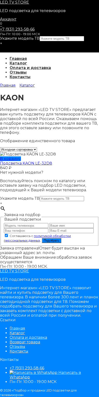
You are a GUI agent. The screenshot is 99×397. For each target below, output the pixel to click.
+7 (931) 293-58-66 (17, 29)
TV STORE (14, 2)
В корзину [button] (10, 158)
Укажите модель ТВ (20, 38)
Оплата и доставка (30, 67)
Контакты (20, 77)
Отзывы (18, 72)
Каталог (18, 63)
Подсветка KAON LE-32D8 (26, 163)
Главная (18, 58)
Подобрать (51, 240)
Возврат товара (25, 342)
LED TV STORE (14, 271)
